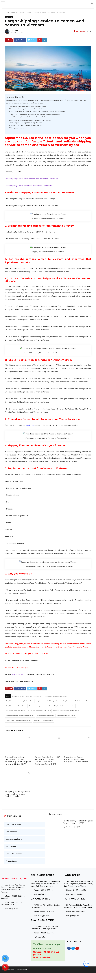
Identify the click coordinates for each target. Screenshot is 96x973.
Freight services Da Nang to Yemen (55, 696)
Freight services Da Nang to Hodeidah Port (26, 696)
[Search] (92, 3)
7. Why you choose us (16, 128)
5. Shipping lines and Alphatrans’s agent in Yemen (26, 123)
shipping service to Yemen (45, 716)
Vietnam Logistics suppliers (43, 720)
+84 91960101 (18, 674)
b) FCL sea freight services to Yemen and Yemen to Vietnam (29, 117)
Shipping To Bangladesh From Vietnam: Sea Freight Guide (17, 793)
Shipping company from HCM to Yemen (66, 711)
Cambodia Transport (14, 854)
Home (7, 12)
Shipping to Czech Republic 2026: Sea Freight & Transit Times (76, 759)
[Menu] (3, 3)
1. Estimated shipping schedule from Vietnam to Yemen (28, 106)
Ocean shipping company (37, 706)
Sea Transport (11, 832)
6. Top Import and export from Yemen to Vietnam (25, 125)
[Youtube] (77, 948)
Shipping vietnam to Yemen (66, 716)
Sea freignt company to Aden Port (39, 711)
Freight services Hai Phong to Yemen (48, 701)
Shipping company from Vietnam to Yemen (20, 716)
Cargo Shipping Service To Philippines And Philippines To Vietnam (31, 178)
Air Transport (11, 846)
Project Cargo (11, 861)
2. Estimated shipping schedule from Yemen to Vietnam (28, 109)
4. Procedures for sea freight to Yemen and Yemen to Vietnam (30, 120)
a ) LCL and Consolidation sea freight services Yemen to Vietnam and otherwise (35, 115)
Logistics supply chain (15, 839)
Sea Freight (15, 12)
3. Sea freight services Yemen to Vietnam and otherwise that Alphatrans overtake (37, 111)
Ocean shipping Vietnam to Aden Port (61, 706)
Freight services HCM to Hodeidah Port (76, 701)
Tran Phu (14, 30)
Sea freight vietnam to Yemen (15, 711)
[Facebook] (69, 948)
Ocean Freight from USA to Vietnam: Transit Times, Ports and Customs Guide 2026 (47, 760)
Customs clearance (13, 824)
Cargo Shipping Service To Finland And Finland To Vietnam (28, 185)
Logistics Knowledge (69, 827)
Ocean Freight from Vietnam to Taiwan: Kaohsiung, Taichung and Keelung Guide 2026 (18, 760)
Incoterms (30, 425)
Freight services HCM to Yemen (16, 706)
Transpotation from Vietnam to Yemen (18, 720)
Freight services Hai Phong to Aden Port (19, 701)
